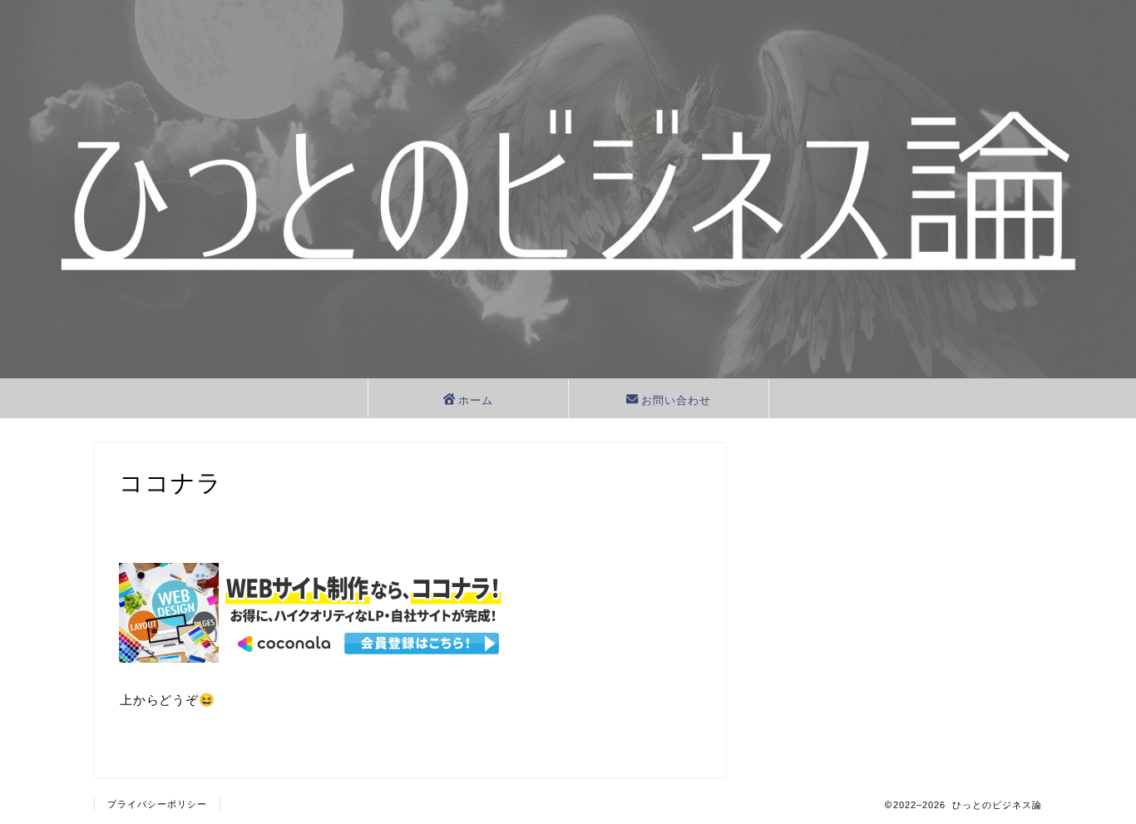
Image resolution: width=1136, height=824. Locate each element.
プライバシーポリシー (157, 804)
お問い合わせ (676, 400)
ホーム (475, 400)
